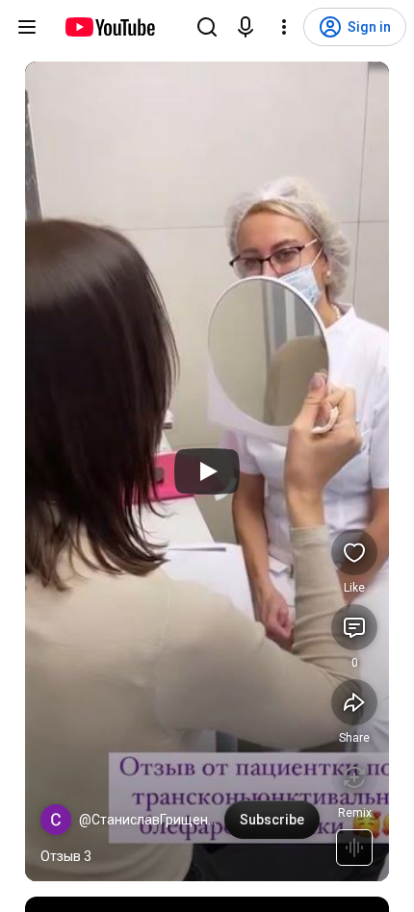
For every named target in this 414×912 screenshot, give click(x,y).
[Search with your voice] (245, 27)
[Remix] (354, 777)
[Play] (207, 471)
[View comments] (354, 627)
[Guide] (27, 26)
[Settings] (284, 26)
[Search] (207, 26)
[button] (55, 819)
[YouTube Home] (109, 27)
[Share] (354, 702)
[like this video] (354, 552)
